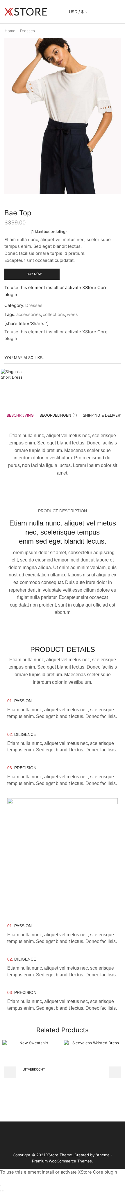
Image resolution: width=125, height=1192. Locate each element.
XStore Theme (59, 1155)
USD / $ (76, 11)
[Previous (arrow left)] (0, 1190)
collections (54, 314)
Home (10, 30)
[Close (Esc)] (0, 1185)
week (72, 314)
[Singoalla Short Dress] (15, 383)
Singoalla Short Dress (58, 372)
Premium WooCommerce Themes (62, 1161)
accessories (28, 314)
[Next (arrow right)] (2, 1190)
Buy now (34, 274)
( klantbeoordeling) (49, 231)
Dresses (27, 30)
